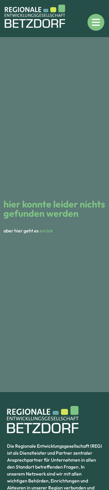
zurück (46, 231)
